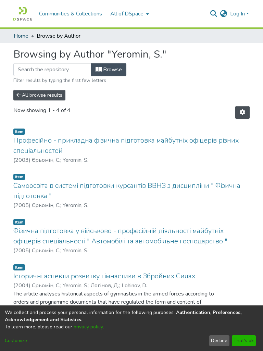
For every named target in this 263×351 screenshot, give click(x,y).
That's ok (244, 340)
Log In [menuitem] (237, 13)
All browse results (41, 95)
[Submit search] (214, 14)
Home (21, 36)
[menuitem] (129, 13)
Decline (219, 340)
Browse (112, 69)
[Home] (22, 14)
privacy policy (88, 327)
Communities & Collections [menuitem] (70, 13)
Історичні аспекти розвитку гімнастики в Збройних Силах (104, 276)
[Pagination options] (242, 112)
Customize (16, 340)
